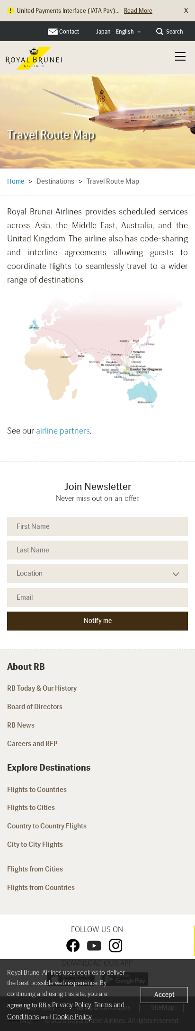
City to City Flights (35, 844)
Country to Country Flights (47, 826)
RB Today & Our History (42, 688)
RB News (21, 725)
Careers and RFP (32, 743)
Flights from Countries (41, 887)
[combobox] (118, 32)
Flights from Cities (35, 869)
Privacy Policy (71, 1005)
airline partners (63, 431)
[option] (97, 120)
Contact (69, 31)
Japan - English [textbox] (115, 31)
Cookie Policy (72, 1017)
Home (15, 182)
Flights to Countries (37, 789)
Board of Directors (34, 706)
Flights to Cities (31, 807)
